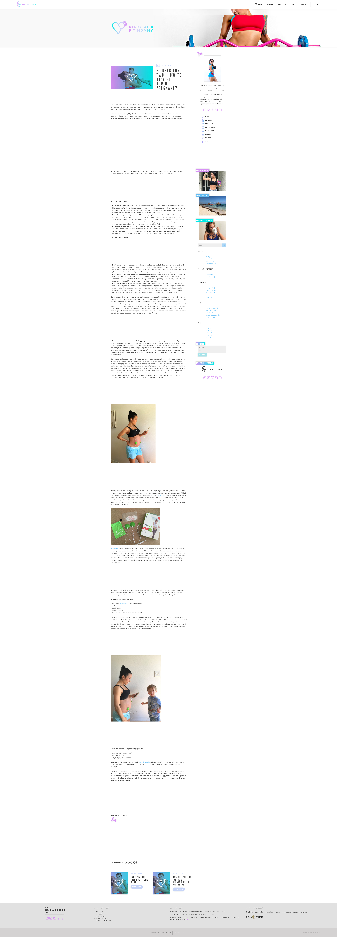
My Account (100, 916)
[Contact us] (135, 863)
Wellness (209, 141)
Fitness (208, 120)
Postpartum (210, 130)
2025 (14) (209, 330)
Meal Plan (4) (210, 277)
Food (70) (209, 297)
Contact (98, 914)
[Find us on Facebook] (204, 110)
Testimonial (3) (211, 264)
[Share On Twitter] (129, 863)
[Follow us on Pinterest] (216, 110)
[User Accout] (314, 4)
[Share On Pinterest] (132, 863)
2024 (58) (209, 333)
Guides (270, 4)
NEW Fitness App (286, 4)
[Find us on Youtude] (220, 110)
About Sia (303, 4)
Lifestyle (209, 123)
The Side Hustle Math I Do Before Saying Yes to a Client (192, 914)
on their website (144, 762)
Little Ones (210, 127)
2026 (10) (209, 328)
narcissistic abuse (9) (213, 315)
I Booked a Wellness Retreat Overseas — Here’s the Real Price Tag (197, 912)
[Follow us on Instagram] (212, 110)
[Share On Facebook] (126, 863)
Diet (207, 116)
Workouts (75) (211, 292)
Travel (208, 137)
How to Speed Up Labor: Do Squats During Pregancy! (182, 881)
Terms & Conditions (103, 920)
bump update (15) (212, 308)
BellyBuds (160, 495)
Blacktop (182, 932)
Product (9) (210, 261)
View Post (136, 887)
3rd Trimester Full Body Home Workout (139, 879)
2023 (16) (209, 335)
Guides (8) (209, 275)
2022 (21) (209, 337)
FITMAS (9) (209, 313)
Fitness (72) (210, 295)
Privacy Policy (101, 918)
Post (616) (209, 257)
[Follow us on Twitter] (208, 110)
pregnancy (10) (211, 310)
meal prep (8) (210, 317)
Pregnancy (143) (211, 290)
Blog (260, 4)
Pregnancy (209, 134)
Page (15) (209, 259)
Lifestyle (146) (210, 288)
